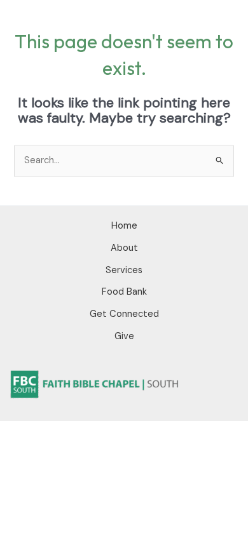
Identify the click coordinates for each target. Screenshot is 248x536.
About (124, 248)
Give (124, 336)
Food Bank (124, 292)
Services (124, 270)
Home (124, 226)
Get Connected (124, 314)
